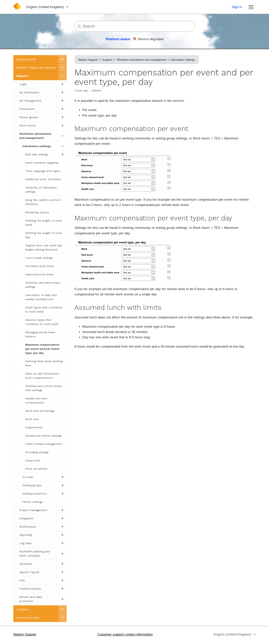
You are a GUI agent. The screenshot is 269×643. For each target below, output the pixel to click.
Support (107, 59)
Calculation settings (183, 59)
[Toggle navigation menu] (251, 7)
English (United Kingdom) (45, 7)
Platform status (118, 39)
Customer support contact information (125, 634)
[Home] (17, 9)
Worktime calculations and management (141, 59)
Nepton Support (88, 59)
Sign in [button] (237, 7)
